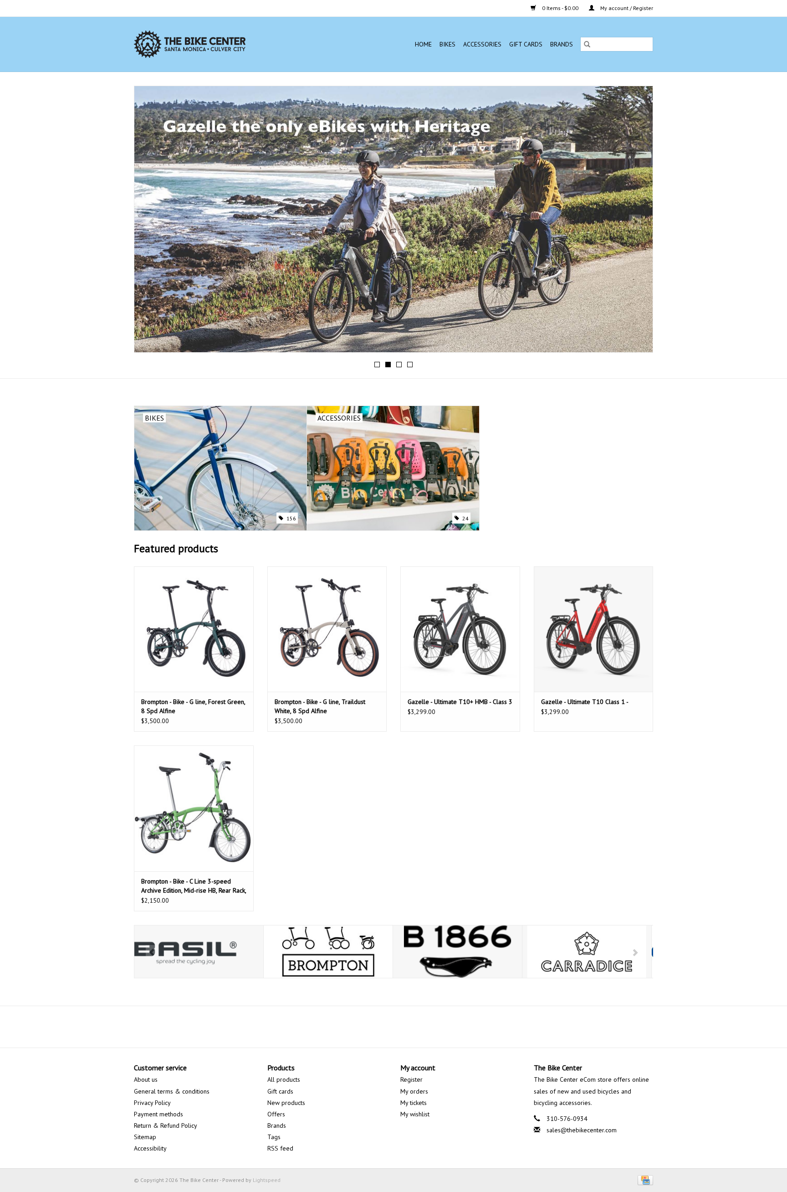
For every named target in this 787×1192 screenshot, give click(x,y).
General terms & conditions (172, 1091)
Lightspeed (267, 1180)
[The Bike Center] (216, 44)
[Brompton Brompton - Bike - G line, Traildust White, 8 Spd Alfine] (327, 629)
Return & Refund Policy (165, 1125)
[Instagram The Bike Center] (418, 1026)
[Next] (635, 222)
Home (423, 44)
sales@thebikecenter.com (582, 1130)
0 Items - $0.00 (560, 8)
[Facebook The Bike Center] (369, 1026)
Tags (274, 1137)
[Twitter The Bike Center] (385, 1026)
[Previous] (152, 222)
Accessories (482, 44)
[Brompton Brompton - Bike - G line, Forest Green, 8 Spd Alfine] (194, 629)
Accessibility (150, 1148)
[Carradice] (457, 951)
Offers (276, 1114)
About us (146, 1079)
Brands (561, 44)
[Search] (587, 44)
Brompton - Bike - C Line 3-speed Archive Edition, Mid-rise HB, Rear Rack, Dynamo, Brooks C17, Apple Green (193, 886)
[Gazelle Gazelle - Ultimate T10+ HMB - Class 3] (460, 629)
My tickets (413, 1103)
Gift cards (525, 44)
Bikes (447, 44)
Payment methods (158, 1114)
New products (286, 1103)
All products (283, 1079)
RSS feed (280, 1148)
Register (411, 1079)
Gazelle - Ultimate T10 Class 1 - (585, 702)
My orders (414, 1091)
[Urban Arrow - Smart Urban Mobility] (393, 176)
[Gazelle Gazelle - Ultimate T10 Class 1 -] (594, 629)
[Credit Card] (643, 1179)
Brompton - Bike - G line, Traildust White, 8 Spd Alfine (320, 706)
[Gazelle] (586, 951)
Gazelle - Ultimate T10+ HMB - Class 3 (460, 702)
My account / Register (626, 8)
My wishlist (414, 1114)
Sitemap (145, 1137)
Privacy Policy (152, 1103)
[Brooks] (328, 951)
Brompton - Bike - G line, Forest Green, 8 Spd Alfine (193, 706)
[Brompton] (198, 951)
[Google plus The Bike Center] (401, 1026)
